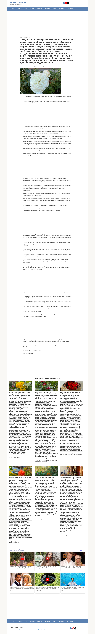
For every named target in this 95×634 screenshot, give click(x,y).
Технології (61, 8)
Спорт (54, 8)
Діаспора (32, 8)
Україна (20, 8)
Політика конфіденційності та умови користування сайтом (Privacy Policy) (27, 629)
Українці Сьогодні (18, 2)
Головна (13, 8)
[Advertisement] (47, 22)
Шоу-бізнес (70, 8)
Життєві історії (41, 66)
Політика (39, 8)
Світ (26, 8)
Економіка (47, 8)
